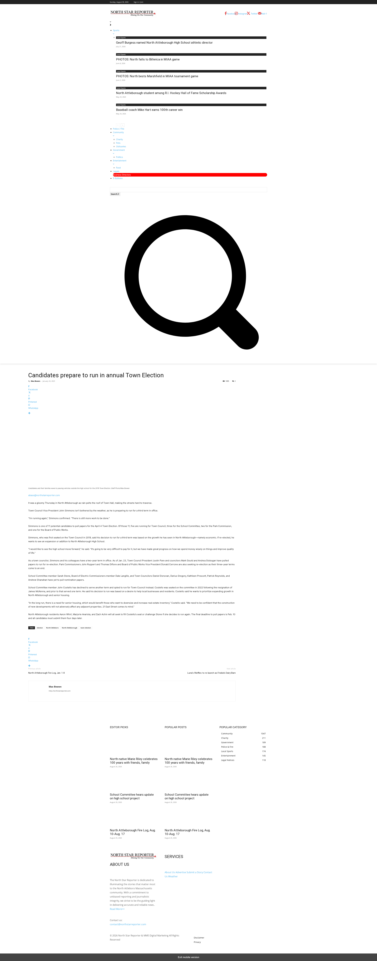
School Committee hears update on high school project (132, 796)
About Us (170, 872)
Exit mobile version (188, 957)
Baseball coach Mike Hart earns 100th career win (149, 110)
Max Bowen (35, 381)
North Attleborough (69, 628)
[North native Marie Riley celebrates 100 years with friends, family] (134, 743)
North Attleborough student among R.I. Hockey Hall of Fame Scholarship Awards (171, 93)
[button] (188, 277)
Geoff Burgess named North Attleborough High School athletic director (164, 42)
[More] (132, 413)
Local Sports (121, 38)
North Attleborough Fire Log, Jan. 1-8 (46, 673)
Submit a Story (195, 872)
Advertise (181, 872)
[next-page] (122, 125)
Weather (173, 876)
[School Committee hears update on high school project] (134, 779)
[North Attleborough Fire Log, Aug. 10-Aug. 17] (134, 815)
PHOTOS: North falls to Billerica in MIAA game (148, 59)
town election (86, 628)
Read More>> (117, 909)
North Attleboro (52, 628)
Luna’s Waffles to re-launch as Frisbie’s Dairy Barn (211, 673)
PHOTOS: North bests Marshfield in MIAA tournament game (157, 76)
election (40, 628)
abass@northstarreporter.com (44, 495)
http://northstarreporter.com (60, 691)
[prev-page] (118, 125)
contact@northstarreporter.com (128, 924)
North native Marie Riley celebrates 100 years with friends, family (134, 760)
